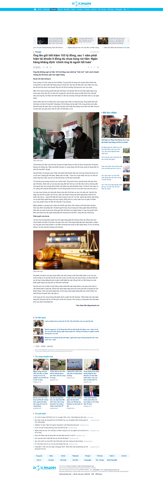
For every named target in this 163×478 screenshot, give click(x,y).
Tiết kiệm (43, 346)
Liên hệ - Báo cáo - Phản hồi (81, 474)
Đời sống (110, 9)
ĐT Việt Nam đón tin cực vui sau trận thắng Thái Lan (56, 444)
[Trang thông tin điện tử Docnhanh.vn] (81, 4)
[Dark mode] (125, 9)
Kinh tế (60, 9)
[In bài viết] (98, 67)
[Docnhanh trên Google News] (37, 67)
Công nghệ (118, 9)
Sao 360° (67, 9)
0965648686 (96, 469)
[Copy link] (94, 67)
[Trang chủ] (35, 9)
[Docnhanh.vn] (44, 468)
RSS (92, 474)
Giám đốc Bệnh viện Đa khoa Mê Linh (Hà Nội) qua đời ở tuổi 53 (60, 435)
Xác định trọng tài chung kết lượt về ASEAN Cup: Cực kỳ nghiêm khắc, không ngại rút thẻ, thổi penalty (67, 421)
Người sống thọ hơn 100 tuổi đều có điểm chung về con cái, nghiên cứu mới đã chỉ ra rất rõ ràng (67, 431)
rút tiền (37, 346)
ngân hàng (50, 346)
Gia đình (79, 9)
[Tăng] (50, 67)
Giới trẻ (94, 9)
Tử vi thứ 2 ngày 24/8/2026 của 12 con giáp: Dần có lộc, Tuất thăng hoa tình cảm (64, 417)
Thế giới (53, 9)
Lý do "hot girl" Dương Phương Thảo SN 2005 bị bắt (56, 428)
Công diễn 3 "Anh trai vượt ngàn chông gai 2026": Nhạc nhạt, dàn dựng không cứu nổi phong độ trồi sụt (67, 448)
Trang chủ (39, 456)
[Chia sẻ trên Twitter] (91, 67)
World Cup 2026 (112, 460)
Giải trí (73, 9)
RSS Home (99, 474)
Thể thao (87, 9)
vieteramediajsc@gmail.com (111, 469)
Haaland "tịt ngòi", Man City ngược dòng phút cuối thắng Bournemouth (62, 425)
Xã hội (40, 9)
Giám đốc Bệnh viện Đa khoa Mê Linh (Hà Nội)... (99, 47)
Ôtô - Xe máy (102, 9)
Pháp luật (46, 9)
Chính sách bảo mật (65, 474)
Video (51, 456)
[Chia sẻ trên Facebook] (88, 67)
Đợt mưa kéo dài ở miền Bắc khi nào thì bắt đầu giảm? (57, 438)
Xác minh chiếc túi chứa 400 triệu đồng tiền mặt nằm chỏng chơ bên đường (63, 441)
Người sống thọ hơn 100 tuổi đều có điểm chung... (63, 47)
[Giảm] (43, 67)
